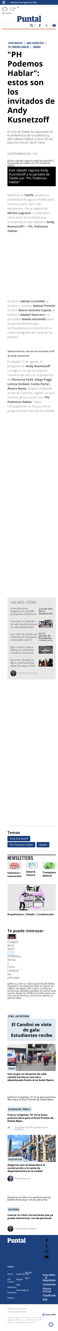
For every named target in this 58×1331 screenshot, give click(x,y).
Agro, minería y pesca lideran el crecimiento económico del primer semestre (22, 651)
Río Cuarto (10, 1280)
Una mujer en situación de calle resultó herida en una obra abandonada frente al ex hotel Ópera (23, 626)
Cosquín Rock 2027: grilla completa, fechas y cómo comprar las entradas (14, 960)
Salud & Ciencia (30, 873)
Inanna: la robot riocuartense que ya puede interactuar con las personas (30, 1216)
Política (11, 1297)
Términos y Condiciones (16, 1308)
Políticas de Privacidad (17, 1312)
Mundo (28, 1272)
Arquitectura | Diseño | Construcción (30, 914)
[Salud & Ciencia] (32, 865)
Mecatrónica (13, 1209)
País (18, 1284)
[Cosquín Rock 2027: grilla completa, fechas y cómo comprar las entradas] (11, 938)
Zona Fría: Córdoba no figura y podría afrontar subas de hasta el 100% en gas (22, 664)
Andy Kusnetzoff (19, 838)
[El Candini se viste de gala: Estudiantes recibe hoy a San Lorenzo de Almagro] (31, 1000)
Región (19, 1279)
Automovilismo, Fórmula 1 (19, 1109)
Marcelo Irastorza (30, 673)
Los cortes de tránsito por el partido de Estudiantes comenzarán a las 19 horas (23, 638)
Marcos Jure (25, 1178)
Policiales (12, 1292)
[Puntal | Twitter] (46, 26)
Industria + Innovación (14, 874)
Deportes (12, 1287)
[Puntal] (16, 1242)
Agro (27, 1277)
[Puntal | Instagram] (46, 1251)
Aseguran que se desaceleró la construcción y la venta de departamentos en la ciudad (26, 1168)
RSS (45, 1299)
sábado (43, 844)
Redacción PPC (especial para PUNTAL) (31, 1128)
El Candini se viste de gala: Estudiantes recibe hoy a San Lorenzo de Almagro (31, 1035)
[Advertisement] (29, 264)
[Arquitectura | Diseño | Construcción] (31, 897)
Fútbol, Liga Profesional (18, 1016)
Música (11, 953)
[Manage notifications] (51, 1324)
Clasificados (50, 1295)
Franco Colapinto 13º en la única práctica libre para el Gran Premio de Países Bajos (30, 1118)
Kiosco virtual (47, 1290)
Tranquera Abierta (49, 874)
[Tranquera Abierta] (49, 865)
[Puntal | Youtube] (54, 26)
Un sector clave (15, 1159)
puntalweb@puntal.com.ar (24, 1322)
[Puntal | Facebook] (39, 26)
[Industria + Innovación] (14, 866)
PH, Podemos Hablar (21, 844)
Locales (11, 1068)
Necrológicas (22, 1290)
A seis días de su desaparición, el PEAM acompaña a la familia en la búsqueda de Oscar (23, 613)
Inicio (10, 1274)
